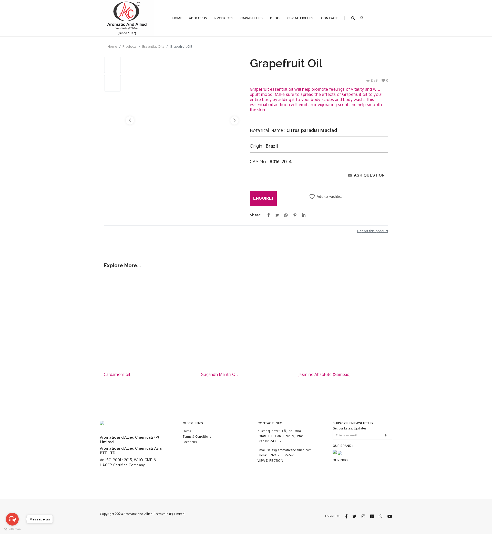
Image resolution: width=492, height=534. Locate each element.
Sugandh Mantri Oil (219, 374)
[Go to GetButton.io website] (12, 528)
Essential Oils (153, 46)
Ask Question (369, 175)
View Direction (270, 461)
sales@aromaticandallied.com (289, 450)
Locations (190, 442)
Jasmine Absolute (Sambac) (325, 374)
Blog (275, 18)
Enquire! (263, 198)
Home (177, 18)
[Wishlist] (186, 282)
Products (223, 18)
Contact (329, 18)
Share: (255, 215)
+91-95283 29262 (281, 455)
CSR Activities (300, 18)
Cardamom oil (117, 374)
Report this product (372, 231)
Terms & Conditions (197, 436)
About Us (198, 18)
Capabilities (251, 18)
